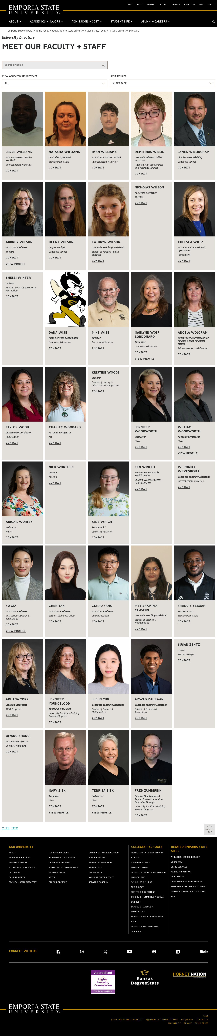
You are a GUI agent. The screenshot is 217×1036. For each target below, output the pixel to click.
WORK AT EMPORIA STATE (101, 877)
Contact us (202, 1020)
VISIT (130, 4)
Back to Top (209, 831)
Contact (12, 170)
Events (163, 4)
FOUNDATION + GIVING (59, 853)
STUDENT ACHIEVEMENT (100, 863)
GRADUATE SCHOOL (140, 863)
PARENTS (176, 4)
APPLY (140, 4)
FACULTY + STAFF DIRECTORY (23, 882)
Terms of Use (201, 1023)
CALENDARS (14, 872)
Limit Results (118, 76)
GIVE (201, 4)
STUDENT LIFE (121, 21)
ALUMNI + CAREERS (155, 21)
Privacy (188, 1023)
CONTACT (151, 4)
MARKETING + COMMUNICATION (63, 868)
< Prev (14, 828)
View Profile (16, 264)
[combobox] (54, 83)
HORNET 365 (189, 4)
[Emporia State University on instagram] (82, 953)
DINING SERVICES (179, 867)
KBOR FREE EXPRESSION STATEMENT (189, 887)
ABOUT (15, 21)
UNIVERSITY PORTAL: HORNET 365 (187, 882)
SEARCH (211, 4)
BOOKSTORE (176, 862)
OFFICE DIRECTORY (58, 882)
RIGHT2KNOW (177, 877)
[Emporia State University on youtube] (129, 953)
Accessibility (174, 1023)
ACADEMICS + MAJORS (46, 21)
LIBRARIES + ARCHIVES (60, 863)
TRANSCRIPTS (95, 872)
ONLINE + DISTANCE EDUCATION (104, 853)
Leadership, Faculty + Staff (101, 31)
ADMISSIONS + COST (86, 21)
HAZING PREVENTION (181, 872)
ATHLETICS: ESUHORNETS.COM (185, 857)
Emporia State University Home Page (28, 31)
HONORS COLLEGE (139, 868)
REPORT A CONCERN (98, 882)
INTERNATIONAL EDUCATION (62, 858)
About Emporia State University (67, 31)
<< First (6, 828)
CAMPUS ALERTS (17, 877)
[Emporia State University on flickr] (204, 952)
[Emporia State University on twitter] (105, 953)
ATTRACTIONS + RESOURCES (23, 868)
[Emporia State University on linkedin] (178, 953)
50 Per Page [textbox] (120, 83)
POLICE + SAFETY (97, 858)
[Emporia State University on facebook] (58, 953)
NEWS (52, 877)
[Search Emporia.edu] (213, 21)
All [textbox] (7, 83)
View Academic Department (19, 76)
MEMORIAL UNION (57, 872)
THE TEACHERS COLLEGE (143, 892)
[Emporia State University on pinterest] (154, 953)
